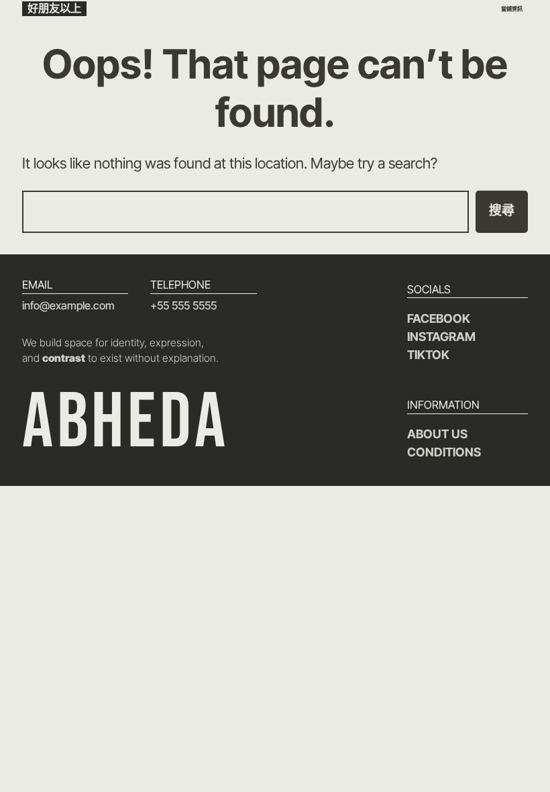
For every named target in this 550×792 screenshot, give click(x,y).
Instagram (441, 337)
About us (437, 434)
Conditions (444, 452)
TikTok (428, 355)
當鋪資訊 (511, 8)
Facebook (438, 318)
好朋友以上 (54, 8)
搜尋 (501, 211)
